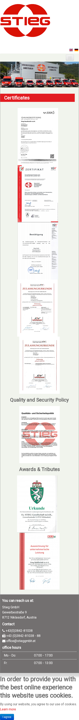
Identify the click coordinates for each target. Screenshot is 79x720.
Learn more (8, 709)
